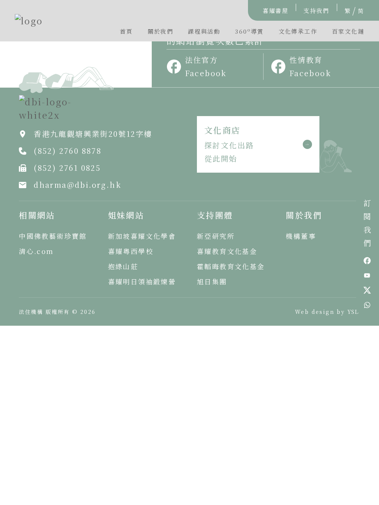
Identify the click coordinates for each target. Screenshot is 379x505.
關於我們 (161, 31)
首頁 (126, 31)
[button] (249, 32)
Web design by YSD (327, 311)
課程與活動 (204, 31)
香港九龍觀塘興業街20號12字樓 (93, 133)
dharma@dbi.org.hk (77, 184)
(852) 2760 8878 (67, 150)
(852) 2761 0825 (67, 167)
